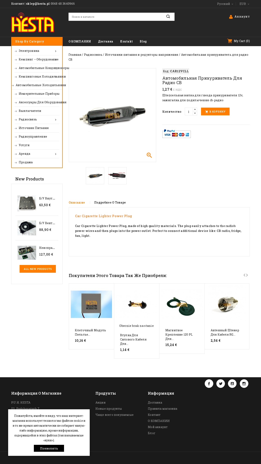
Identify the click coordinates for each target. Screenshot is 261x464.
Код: (166, 71)
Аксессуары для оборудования (39, 102)
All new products (38, 268)
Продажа (26, 162)
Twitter (221, 383)
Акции (100, 402)
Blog (143, 41)
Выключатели (30, 111)
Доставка (105, 41)
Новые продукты (108, 409)
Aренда (38, 154)
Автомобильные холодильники (39, 85)
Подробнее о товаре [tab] (110, 202)
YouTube (232, 383)
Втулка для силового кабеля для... (133, 339)
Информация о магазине (36, 393)
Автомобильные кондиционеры (39, 68)
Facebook (209, 383)
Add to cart (91, 348)
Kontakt (126, 41)
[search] (170, 16)
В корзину (215, 111)
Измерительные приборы (39, 94)
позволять (49, 448)
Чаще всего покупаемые (114, 415)
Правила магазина (162, 409)
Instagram (244, 383)
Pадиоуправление (33, 136)
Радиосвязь (38, 119)
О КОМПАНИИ (80, 41)
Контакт (17, 4)
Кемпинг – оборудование (39, 59)
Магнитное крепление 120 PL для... (179, 334)
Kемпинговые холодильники (39, 77)
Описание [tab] (77, 202)
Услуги (24, 145)
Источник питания (34, 128)
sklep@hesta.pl (38, 4)
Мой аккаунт (158, 427)
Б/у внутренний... (52, 198)
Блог (151, 433)
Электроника (38, 51)
